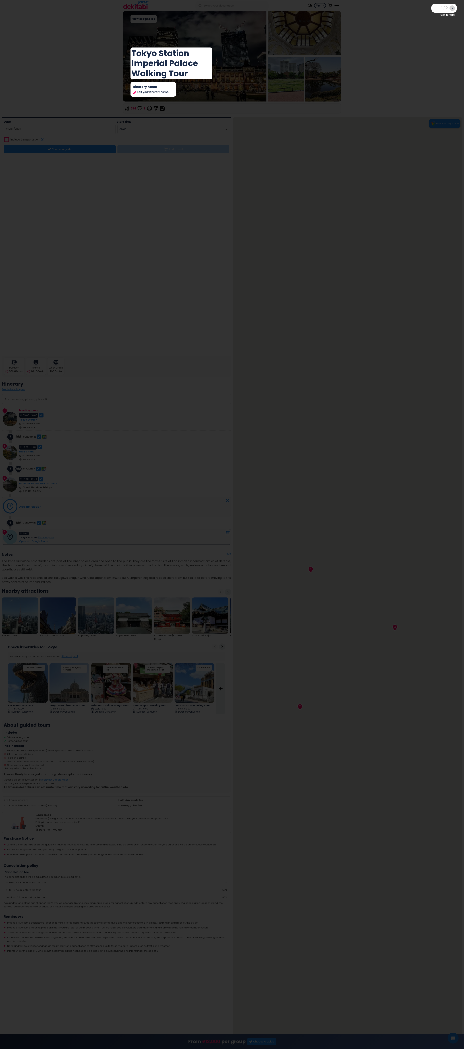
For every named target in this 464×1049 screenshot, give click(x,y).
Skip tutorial (447, 15)
